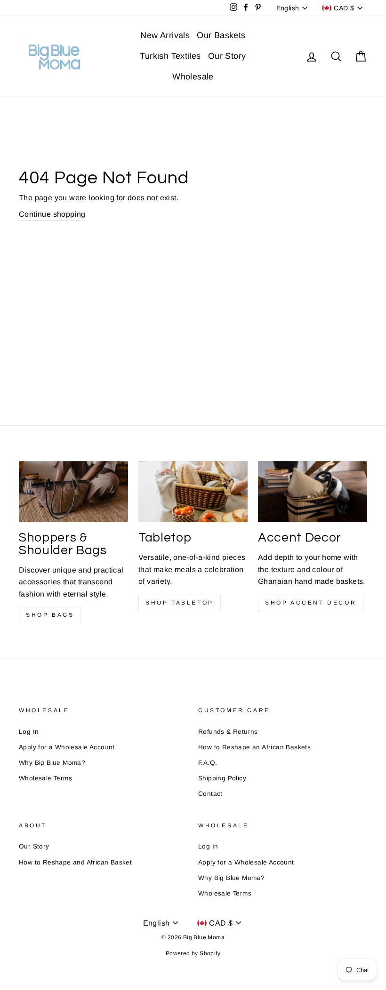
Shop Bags (50, 615)
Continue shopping (52, 214)
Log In (29, 731)
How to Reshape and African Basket (75, 862)
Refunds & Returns (228, 731)
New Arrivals (165, 35)
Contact (210, 793)
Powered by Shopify (193, 953)
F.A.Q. (207, 762)
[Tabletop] (193, 491)
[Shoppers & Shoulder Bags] (73, 491)
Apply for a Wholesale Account (67, 747)
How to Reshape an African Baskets (254, 747)
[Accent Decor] (312, 491)
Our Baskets (221, 35)
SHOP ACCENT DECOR (310, 602)
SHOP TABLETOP (179, 602)
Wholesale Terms (45, 778)
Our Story (227, 56)
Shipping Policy (222, 778)
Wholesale (193, 76)
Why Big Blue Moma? (52, 762)
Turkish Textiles (170, 56)
